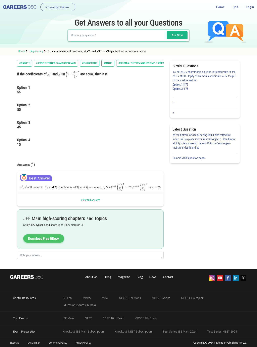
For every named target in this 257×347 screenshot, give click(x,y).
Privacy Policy (83, 342)
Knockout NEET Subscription (133, 331)
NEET (88, 318)
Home (220, 7)
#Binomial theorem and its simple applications (145, 63)
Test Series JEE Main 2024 (179, 331)
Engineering (36, 51)
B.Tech (67, 298)
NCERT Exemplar (192, 298)
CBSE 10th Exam (113, 318)
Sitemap (14, 342)
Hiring (107, 277)
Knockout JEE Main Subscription (83, 331)
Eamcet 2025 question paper (189, 158)
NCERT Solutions (130, 298)
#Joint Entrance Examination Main (56, 63)
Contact (168, 277)
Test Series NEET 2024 (222, 331)
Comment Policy (58, 342)
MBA (105, 298)
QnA (235, 7)
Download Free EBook (43, 238)
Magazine (124, 277)
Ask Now (177, 35)
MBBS (87, 298)
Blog (140, 277)
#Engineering (89, 63)
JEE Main (68, 318)
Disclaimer (34, 342)
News (153, 277)
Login (250, 7)
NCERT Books (161, 298)
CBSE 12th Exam (146, 318)
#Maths (108, 63)
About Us (91, 277)
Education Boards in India (79, 305)
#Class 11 (24, 63)
